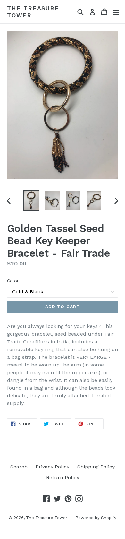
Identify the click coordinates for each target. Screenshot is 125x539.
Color (13, 280)
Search (19, 467)
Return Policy (62, 478)
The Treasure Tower (33, 12)
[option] (31, 201)
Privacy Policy (52, 467)
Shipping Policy (96, 467)
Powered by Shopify (95, 517)
